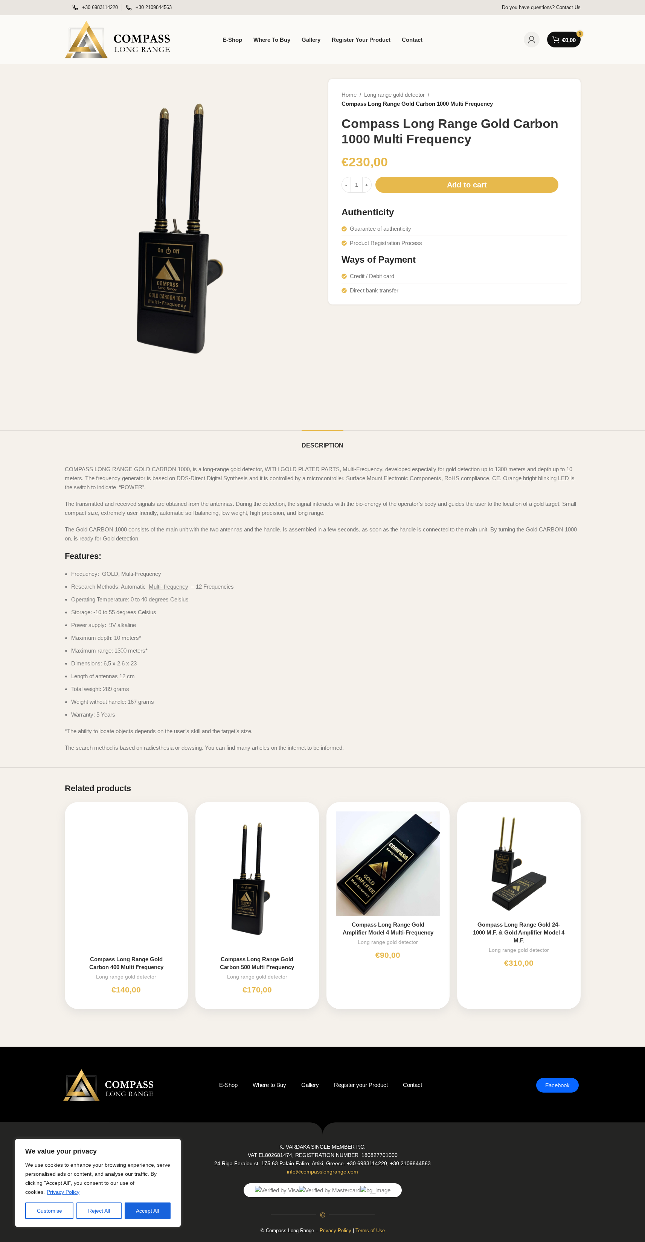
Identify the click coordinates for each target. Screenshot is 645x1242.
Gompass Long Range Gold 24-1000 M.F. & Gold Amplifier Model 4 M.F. (518, 932)
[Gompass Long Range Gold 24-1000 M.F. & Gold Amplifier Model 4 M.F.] (519, 863)
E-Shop (228, 1085)
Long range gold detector (394, 94)
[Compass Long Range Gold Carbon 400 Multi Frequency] (126, 881)
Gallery (310, 1085)
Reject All (99, 1211)
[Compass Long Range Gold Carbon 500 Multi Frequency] (257, 881)
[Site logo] (117, 39)
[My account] (531, 39)
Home (349, 94)
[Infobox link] (95, 8)
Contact (412, 1085)
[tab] (322, 441)
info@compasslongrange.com (322, 1172)
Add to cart (467, 185)
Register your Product (361, 1085)
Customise (49, 1211)
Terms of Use (370, 1230)
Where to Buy (269, 1085)
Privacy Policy (63, 1192)
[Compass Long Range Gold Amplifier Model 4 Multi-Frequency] (388, 863)
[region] (98, 1183)
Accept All (147, 1211)
